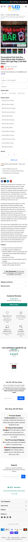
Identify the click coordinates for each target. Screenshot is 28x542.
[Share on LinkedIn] (8, 181)
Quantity (3, 151)
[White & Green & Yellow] (8, 114)
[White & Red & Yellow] (8, 125)
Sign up (21, 398)
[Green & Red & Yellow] (8, 145)
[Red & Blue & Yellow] (7, 148)
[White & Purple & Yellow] (9, 141)
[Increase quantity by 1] (14, 155)
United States (13, 524)
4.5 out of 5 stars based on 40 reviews (14, 490)
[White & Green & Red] (8, 102)
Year (2, 83)
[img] (14, 349)
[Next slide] (26, 51)
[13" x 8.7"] (4, 95)
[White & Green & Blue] (8, 106)
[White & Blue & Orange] (8, 133)
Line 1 (2, 77)
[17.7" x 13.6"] (12, 95)
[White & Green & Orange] (9, 110)
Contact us (23, 537)
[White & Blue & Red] (7, 129)
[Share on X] (5, 181)
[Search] (23, 476)
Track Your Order (15, 537)
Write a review (14, 304)
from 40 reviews (13, 350)
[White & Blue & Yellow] (8, 137)
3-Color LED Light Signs (12, 14)
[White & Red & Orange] (8, 121)
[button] (3, 51)
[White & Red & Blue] (7, 118)
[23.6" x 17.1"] (21, 95)
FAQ (9, 537)
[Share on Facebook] (2, 181)
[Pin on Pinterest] (11, 181)
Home (2, 14)
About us (4, 537)
